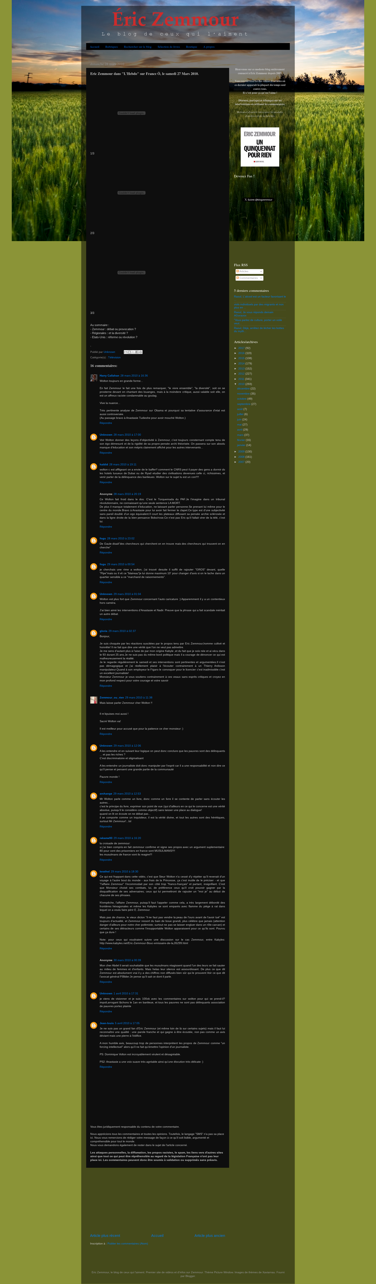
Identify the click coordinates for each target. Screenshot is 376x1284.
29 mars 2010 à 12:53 (127, 793)
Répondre (106, 423)
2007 (241, 461)
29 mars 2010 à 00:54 (121, 564)
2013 (241, 368)
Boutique (191, 47)
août (240, 409)
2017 (241, 348)
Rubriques (111, 47)
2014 (241, 363)
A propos (209, 47)
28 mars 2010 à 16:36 (134, 375)
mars (240, 434)
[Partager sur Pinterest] (141, 352)
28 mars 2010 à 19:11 (122, 464)
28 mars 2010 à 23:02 (121, 538)
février (241, 440)
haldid (104, 464)
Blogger (190, 1276)
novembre (243, 393)
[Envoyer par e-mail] (126, 352)
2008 (241, 456)
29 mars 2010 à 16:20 (127, 838)
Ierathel (105, 871)
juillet (240, 414)
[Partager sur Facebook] (137, 352)
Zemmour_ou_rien (112, 697)
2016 (241, 353)
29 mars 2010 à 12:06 (127, 745)
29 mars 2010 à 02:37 (122, 631)
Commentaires (248, 278)
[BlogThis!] (129, 352)
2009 (241, 451)
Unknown (106, 434)
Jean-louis (107, 1023)
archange (106, 793)
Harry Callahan (109, 375)
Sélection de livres (169, 47)
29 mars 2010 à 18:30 (124, 871)
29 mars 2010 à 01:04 (127, 594)
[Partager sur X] (133, 352)
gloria (103, 631)
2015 (241, 358)
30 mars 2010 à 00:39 (127, 960)
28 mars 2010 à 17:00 (127, 434)
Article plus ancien (209, 1236)
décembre (243, 388)
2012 (241, 373)
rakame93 (106, 838)
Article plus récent (105, 1236)
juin (239, 419)
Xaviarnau (268, 1272)
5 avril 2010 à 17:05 (127, 1023)
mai (239, 424)
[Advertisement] (157, 1200)
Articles (243, 271)
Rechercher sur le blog (138, 47)
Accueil (94, 47)
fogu (103, 538)
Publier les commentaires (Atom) (128, 1243)
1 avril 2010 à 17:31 (126, 993)
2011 (241, 379)
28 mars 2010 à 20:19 (127, 494)
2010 (241, 384)
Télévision (114, 357)
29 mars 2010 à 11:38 (138, 697)
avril (240, 429)
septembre (244, 404)
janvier (241, 445)
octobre (242, 398)
